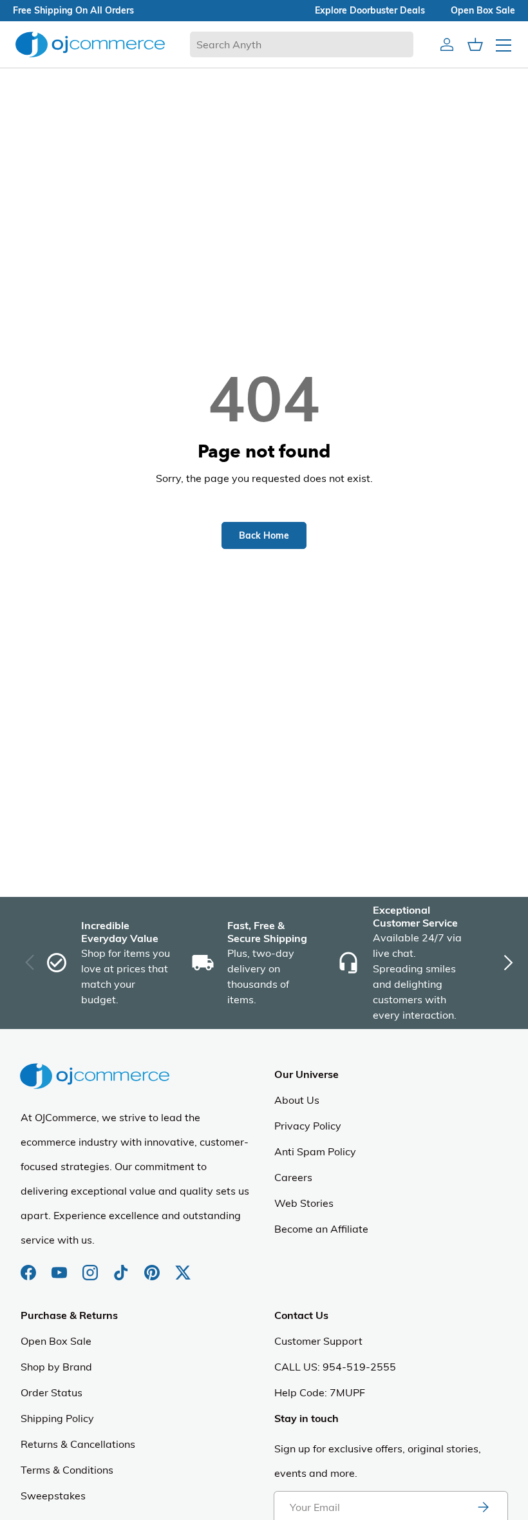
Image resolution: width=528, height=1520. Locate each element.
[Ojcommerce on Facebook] (29, 1266)
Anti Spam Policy (315, 1151)
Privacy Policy (307, 1125)
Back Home (264, 535)
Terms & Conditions (67, 1469)
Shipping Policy (57, 1418)
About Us (296, 1099)
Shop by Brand (56, 1366)
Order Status (51, 1392)
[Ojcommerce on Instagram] (91, 1266)
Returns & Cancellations (78, 1444)
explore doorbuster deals (370, 10)
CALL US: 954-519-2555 (335, 1366)
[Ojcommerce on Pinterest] (153, 1266)
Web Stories (304, 1203)
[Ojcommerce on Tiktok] (122, 1266)
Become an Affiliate (321, 1228)
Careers (293, 1177)
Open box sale (483, 10)
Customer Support (318, 1340)
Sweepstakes (53, 1495)
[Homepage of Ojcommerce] (90, 44)
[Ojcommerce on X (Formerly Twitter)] (183, 1266)
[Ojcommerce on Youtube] (60, 1266)
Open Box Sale (56, 1340)
